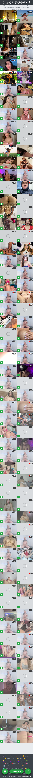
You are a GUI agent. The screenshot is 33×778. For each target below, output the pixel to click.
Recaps (19, 776)
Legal (30, 776)
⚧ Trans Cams (25, 766)
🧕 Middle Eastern (10, 758)
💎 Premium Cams (8, 768)
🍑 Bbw (28, 761)
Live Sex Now (16, 771)
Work (15, 776)
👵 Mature (19, 758)
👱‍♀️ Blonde (5, 761)
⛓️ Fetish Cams (18, 768)
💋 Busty (13, 763)
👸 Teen (26, 758)
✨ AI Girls (27, 768)
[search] (28, 771)
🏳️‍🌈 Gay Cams (16, 766)
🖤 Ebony (12, 756)
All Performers (24, 776)
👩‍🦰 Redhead (21, 761)
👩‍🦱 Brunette (13, 761)
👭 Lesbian (21, 763)
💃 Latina (18, 756)
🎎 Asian (5, 756)
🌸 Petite (7, 763)
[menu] (5, 771)
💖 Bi (26, 763)
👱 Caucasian (26, 756)
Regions (11, 776)
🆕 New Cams (7, 766)
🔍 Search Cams (25, 773)
